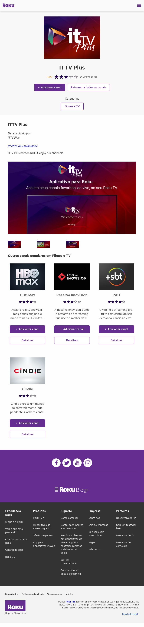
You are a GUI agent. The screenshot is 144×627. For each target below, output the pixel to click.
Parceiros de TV (125, 535)
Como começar (69, 518)
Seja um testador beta (126, 527)
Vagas (92, 542)
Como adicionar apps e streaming (71, 572)
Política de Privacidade (23, 146)
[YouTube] (77, 462)
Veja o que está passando (14, 531)
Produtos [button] (39, 511)
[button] (139, 5)
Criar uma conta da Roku (16, 541)
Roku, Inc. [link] (70, 602)
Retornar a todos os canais (88, 87)
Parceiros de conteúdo (123, 544)
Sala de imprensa (98, 525)
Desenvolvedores (126, 518)
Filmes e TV (72, 106)
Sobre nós (94, 518)
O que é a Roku (14, 522)
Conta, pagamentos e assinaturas (72, 527)
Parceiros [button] (122, 511)
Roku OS (10, 557)
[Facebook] (56, 462)
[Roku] (7, 5)
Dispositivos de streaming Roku (42, 527)
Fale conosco (96, 549)
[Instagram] (87, 462)
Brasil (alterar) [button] (129, 614)
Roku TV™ (38, 518)
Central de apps (14, 550)
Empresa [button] (94, 511)
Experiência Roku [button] (13, 513)
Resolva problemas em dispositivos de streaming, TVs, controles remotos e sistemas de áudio (72, 544)
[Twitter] (66, 462)
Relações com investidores (96, 534)
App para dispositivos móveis (44, 544)
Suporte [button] (66, 511)
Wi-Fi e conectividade (69, 562)
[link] (72, 489)
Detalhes (27, 340)
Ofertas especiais (43, 535)
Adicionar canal (49, 87)
